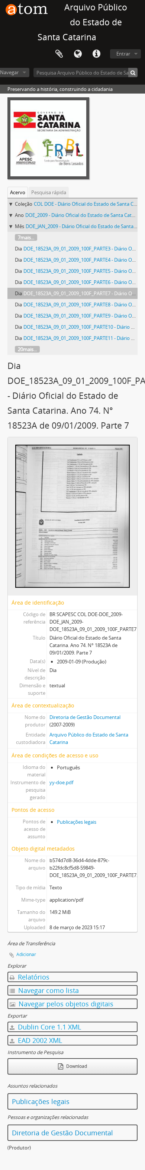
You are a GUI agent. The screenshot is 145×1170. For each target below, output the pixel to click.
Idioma (77, 54)
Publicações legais (76, 822)
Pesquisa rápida (48, 192)
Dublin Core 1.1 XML (48, 1026)
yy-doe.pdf (61, 782)
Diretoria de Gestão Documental (84, 717)
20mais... (27, 349)
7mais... (26, 237)
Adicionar (26, 954)
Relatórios (32, 976)
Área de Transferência (59, 54)
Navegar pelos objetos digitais (65, 1003)
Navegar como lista (47, 990)
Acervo (17, 192)
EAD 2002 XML (39, 1040)
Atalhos (96, 54)
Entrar (123, 53)
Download (76, 1066)
